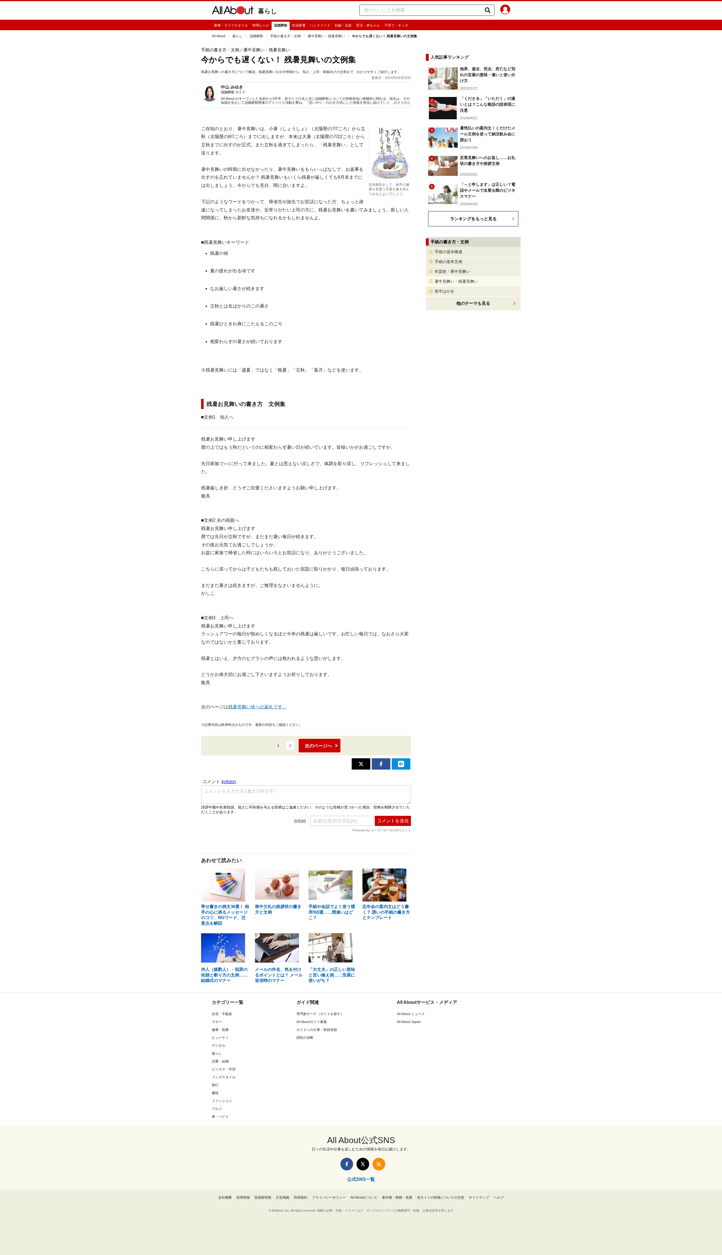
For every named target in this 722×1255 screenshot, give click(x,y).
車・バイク (220, 1117)
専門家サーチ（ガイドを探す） (320, 1014)
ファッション (222, 1101)
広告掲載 (282, 1197)
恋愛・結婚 (220, 1061)
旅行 (215, 1085)
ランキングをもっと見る (473, 218)
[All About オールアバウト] (233, 11)
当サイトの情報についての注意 (440, 1197)
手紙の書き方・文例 (285, 36)
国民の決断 (304, 1038)
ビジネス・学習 (223, 1069)
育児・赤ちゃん (368, 25)
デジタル (218, 1046)
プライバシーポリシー (329, 1197)
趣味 (215, 1093)
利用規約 (300, 1197)
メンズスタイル (223, 1077)
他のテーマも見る (473, 303)
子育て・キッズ (396, 25)
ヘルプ (499, 1197)
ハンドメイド (320, 25)
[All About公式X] (362, 1164)
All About (218, 36)
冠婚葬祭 (280, 25)
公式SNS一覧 (361, 1179)
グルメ (217, 1109)
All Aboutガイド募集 (311, 1022)
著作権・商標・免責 (397, 1197)
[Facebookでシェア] (381, 764)
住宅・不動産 (222, 1014)
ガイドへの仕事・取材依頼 (316, 1030)
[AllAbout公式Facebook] (346, 1164)
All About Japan (409, 1022)
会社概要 (225, 1197)
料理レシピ (260, 25)
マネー (217, 1022)
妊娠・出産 (343, 25)
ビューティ (220, 1038)
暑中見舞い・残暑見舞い (326, 36)
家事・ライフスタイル (231, 25)
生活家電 (298, 25)
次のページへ (318, 745)
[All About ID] (505, 10)
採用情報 (243, 1197)
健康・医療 (220, 1030)
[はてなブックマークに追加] (401, 764)
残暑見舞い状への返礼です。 (257, 706)
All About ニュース (411, 1014)
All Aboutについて (363, 1197)
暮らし (267, 11)
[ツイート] (361, 764)
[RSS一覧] (379, 1164)
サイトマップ (479, 1197)
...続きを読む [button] (401, 103)
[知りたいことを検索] (487, 10)
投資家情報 (262, 1197)
